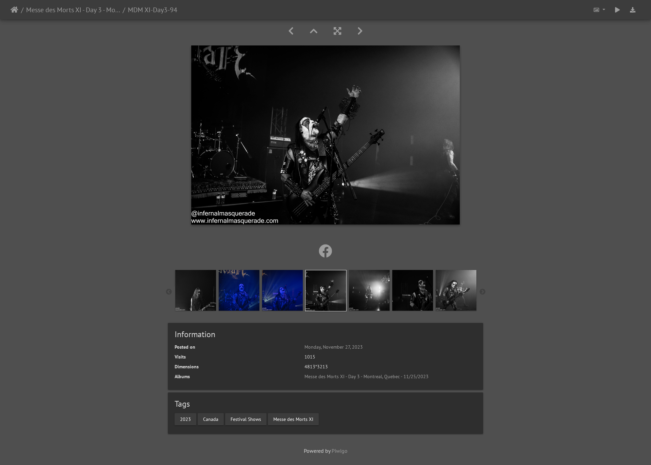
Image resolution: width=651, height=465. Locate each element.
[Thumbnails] (314, 31)
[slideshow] (617, 10)
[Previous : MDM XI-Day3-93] (291, 31)
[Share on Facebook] (325, 251)
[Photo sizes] (599, 10)
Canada (210, 419)
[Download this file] (632, 10)
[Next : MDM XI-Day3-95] (360, 31)
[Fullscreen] (337, 31)
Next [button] (482, 292)
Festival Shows (246, 419)
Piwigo (340, 450)
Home (14, 10)
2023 (185, 419)
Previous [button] (168, 292)
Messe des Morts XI (293, 419)
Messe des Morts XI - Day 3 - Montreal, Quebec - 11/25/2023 (73, 9)
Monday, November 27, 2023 (333, 347)
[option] (195, 290)
